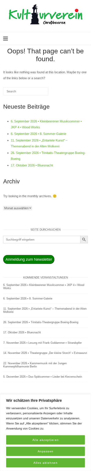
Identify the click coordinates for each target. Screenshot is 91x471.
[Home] (45, 27)
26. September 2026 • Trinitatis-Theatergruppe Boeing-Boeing (40, 322)
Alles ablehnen (45, 462)
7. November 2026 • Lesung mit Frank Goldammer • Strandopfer (42, 342)
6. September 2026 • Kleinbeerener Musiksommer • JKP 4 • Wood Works (43, 286)
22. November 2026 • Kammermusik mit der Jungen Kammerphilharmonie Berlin (35, 365)
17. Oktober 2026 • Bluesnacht (32, 165)
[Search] (39, 93)
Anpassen (46, 451)
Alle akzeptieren (45, 440)
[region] (45, 432)
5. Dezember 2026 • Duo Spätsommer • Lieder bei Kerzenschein (42, 376)
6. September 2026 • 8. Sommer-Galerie (38, 134)
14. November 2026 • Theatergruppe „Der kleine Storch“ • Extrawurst (45, 353)
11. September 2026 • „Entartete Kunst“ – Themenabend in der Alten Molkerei (45, 310)
